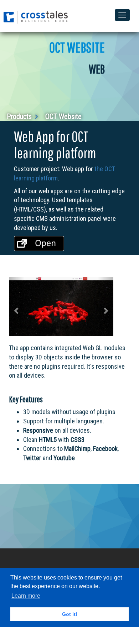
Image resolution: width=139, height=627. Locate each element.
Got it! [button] (69, 614)
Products (20, 116)
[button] (17, 306)
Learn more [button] (25, 596)
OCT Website (63, 116)
